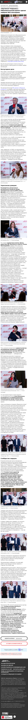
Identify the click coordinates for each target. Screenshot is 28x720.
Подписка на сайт (6, 669)
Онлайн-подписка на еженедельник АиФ (13, 667)
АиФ (11, 32)
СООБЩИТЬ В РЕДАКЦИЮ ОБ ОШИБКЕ (11, 674)
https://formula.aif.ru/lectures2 (16, 61)
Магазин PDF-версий (7, 665)
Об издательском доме (8, 663)
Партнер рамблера (13, 713)
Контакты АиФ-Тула (19, 669)
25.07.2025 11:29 (4, 5)
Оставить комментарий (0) (14, 643)
